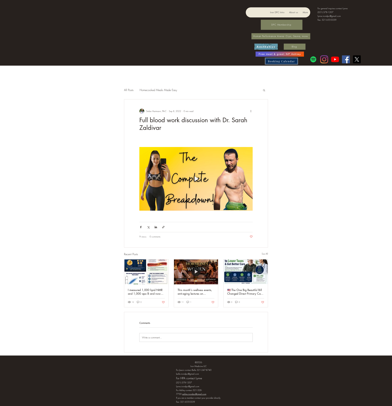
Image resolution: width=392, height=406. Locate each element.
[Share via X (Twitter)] (148, 227)
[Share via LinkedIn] (155, 227)
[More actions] (251, 111)
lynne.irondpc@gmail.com (329, 16)
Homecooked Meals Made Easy (158, 90)
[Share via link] (163, 227)
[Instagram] (324, 59)
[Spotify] (313, 59)
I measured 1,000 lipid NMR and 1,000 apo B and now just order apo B (145, 291)
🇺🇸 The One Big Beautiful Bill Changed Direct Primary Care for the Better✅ (245, 291)
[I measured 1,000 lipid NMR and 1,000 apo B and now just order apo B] (146, 271)
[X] (357, 59)
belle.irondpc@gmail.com (187, 373)
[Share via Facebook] (140, 227)
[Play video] (196, 179)
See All (265, 253)
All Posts (129, 90)
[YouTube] (335, 59)
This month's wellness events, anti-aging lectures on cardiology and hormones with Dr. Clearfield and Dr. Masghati (196, 291)
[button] (264, 90)
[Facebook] (346, 59)
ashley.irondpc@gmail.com (194, 394)
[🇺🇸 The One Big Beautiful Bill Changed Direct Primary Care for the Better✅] (246, 271)
